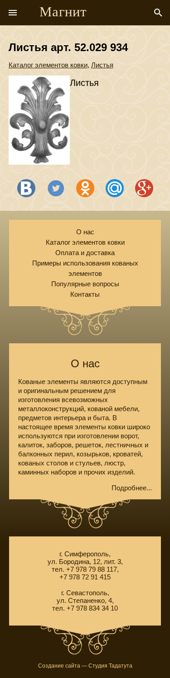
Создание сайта (59, 666)
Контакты (85, 294)
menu (12, 12)
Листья (102, 65)
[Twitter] (56, 188)
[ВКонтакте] (26, 188)
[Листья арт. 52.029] (39, 121)
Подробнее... (132, 488)
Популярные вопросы (85, 284)
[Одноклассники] (85, 188)
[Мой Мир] (115, 188)
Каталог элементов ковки (48, 65)
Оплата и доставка (85, 252)
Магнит (63, 11)
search (158, 12)
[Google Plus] (144, 188)
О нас (85, 232)
